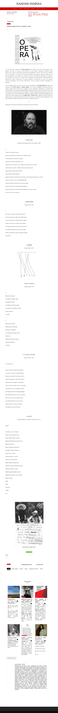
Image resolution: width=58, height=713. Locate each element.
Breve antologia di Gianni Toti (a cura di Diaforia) (40, 600)
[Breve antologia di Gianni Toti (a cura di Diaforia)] (41, 592)
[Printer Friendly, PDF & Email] (29, 552)
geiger (26, 568)
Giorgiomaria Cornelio (27, 564)
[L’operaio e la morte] (14, 630)
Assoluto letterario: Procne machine (26, 638)
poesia (41, 568)
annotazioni (24, 635)
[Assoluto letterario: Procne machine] (27, 630)
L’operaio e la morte (12, 637)
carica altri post (11, 658)
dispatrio (24, 597)
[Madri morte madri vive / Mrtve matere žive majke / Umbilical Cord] (27, 592)
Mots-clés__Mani (10, 13)
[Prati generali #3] (14, 592)
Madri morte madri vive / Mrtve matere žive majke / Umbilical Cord (26, 600)
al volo (9, 597)
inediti (8, 23)
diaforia (21, 568)
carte (36, 597)
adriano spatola (14, 568)
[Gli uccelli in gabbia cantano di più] (41, 630)
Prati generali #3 (11, 599)
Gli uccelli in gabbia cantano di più (40, 638)
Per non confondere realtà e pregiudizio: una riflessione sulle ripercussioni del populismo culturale (38, 15)
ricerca (9, 570)
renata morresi (10, 600)
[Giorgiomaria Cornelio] (11, 676)
